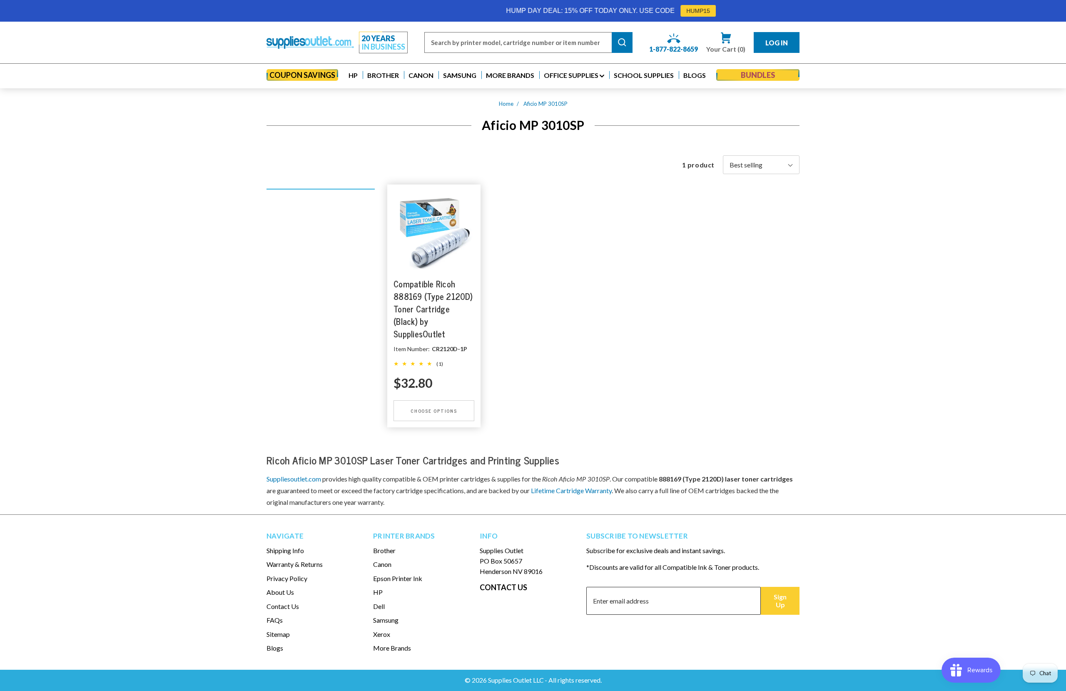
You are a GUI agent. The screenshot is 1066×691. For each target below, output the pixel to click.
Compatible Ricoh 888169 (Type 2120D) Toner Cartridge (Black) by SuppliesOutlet (433, 308)
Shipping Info (285, 550)
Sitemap (278, 634)
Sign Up (780, 601)
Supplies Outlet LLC (516, 680)
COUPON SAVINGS (302, 75)
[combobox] (518, 42)
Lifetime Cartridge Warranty (571, 490)
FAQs (274, 620)
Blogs (274, 648)
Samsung (386, 620)
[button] (353, 75)
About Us (280, 592)
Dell (379, 606)
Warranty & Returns (294, 564)
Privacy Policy (286, 578)
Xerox (381, 634)
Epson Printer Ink (397, 578)
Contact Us (282, 606)
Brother (384, 550)
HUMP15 (654, 10)
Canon (382, 564)
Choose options (434, 410)
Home (506, 103)
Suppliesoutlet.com (293, 479)
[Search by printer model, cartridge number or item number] (622, 42)
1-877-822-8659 (673, 49)
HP (378, 592)
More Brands (392, 648)
